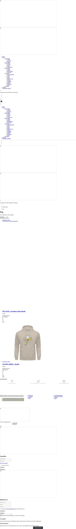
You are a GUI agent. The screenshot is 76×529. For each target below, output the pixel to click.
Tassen (8, 76)
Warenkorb (30, 396)
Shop (3, 57)
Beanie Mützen (10, 71)
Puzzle (8, 75)
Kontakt (29, 397)
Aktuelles (4, 87)
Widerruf (56, 397)
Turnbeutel (9, 80)
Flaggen (8, 83)
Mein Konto (30, 395)
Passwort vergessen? (4, 463)
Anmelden (2, 467)
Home (3, 56)
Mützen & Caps (10, 78)
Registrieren (2, 469)
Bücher (8, 85)
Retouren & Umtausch (58, 396)
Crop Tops (9, 60)
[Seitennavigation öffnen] (1, 101)
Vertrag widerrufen (38, 527)
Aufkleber (9, 81)
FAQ (29, 398)
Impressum (15, 424)
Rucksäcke (9, 72)
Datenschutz (15, 422)
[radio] (39, 317)
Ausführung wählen (6, 220)
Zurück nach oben (3, 379)
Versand (5, 316)
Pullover (8, 61)
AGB (55, 398)
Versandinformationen (58, 395)
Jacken (8, 66)
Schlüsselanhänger (10, 74)
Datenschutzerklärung (10, 508)
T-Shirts (8, 59)
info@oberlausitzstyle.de (4, 404)
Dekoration (9, 84)
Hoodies (8, 64)
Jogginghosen (9, 67)
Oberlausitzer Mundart (6, 88)
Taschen (8, 79)
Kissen (8, 77)
